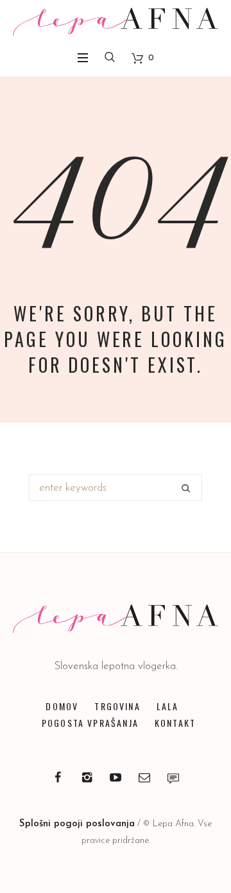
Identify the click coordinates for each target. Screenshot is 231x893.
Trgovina (117, 706)
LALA (168, 706)
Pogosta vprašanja (90, 722)
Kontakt (175, 722)
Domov (62, 706)
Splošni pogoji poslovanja (77, 824)
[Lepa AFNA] (115, 22)
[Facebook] (57, 777)
